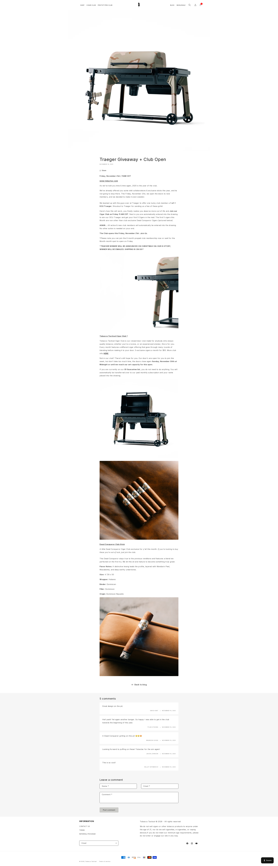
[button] (189, 5)
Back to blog (140, 684)
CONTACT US (84, 826)
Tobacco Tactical (91, 861)
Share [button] (104, 170)
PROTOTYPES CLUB (105, 5)
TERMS (82, 830)
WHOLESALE (181, 5)
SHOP (82, 5)
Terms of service (104, 861)
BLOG (172, 5)
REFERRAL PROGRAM (87, 834)
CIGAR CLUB (91, 5)
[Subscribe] (115, 843)
